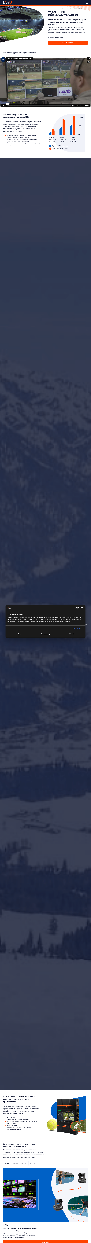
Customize (44, 634)
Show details (77, 628)
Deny (19, 634)
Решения (57, 8)
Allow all (71, 634)
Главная (50, 8)
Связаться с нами (67, 42)
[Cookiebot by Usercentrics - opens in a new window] (76, 608)
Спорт (63, 8)
